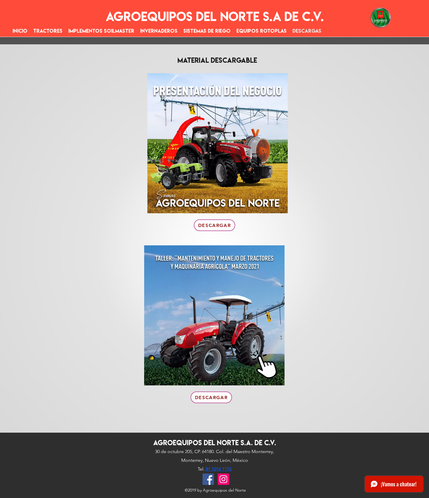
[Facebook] (208, 479)
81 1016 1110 (218, 469)
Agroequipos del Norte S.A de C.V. (215, 16)
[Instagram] (223, 479)
